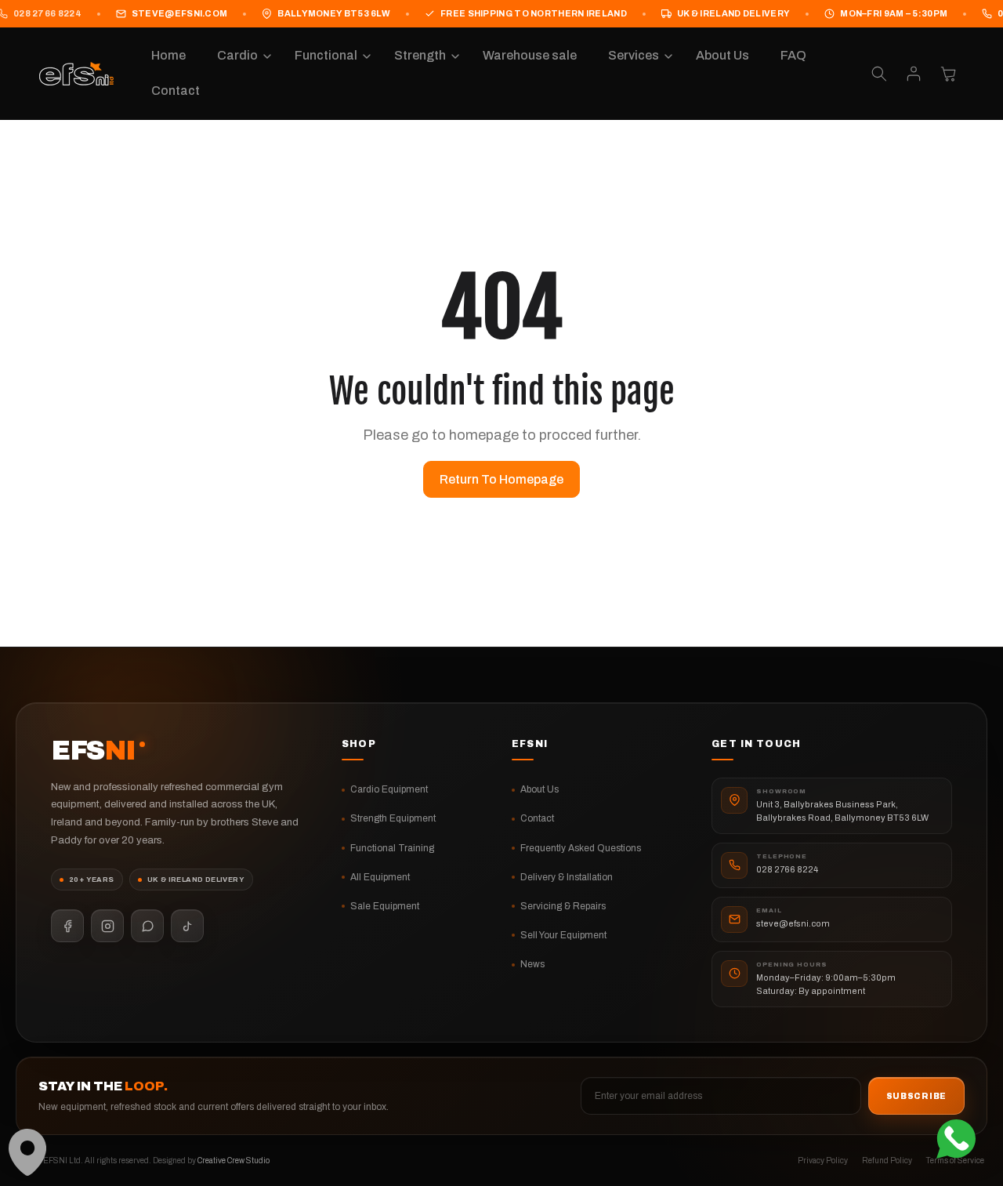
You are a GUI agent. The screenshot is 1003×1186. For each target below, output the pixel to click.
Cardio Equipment (389, 789)
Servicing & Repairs (563, 906)
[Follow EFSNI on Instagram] (107, 925)
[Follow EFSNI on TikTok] (187, 925)
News (532, 964)
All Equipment (380, 877)
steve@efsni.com (180, 13)
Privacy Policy (823, 1160)
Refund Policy (887, 1160)
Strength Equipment (393, 818)
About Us (539, 789)
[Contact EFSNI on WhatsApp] (147, 925)
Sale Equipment (384, 906)
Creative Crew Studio (233, 1160)
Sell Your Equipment (563, 935)
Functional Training (392, 848)
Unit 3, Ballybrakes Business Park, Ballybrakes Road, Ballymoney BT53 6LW (842, 811)
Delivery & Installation (566, 877)
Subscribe (916, 1096)
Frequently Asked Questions (580, 848)
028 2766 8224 (787, 869)
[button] (240, 56)
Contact (537, 818)
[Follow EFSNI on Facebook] (67, 925)
